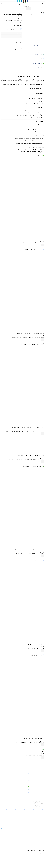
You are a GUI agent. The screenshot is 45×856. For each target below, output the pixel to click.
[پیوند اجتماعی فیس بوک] (27, 1)
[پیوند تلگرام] (17, 1)
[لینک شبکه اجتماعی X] (25, 1)
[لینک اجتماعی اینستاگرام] (23, 1)
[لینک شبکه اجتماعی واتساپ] (19, 1)
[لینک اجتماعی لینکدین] (21, 1)
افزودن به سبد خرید (35, 854)
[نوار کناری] (43, 831)
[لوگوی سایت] (22, 3)
